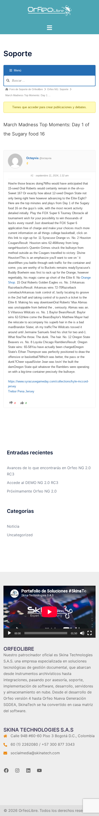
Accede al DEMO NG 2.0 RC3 (32, 482)
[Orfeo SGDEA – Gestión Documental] (50, 11)
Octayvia (32, 158)
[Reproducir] (9, 633)
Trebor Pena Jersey (21, 391)
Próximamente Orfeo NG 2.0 (32, 491)
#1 (32, 175)
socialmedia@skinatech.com (35, 753)
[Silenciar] (82, 633)
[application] (49, 612)
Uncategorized (20, 535)
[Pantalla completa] (89, 633)
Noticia (13, 526)
